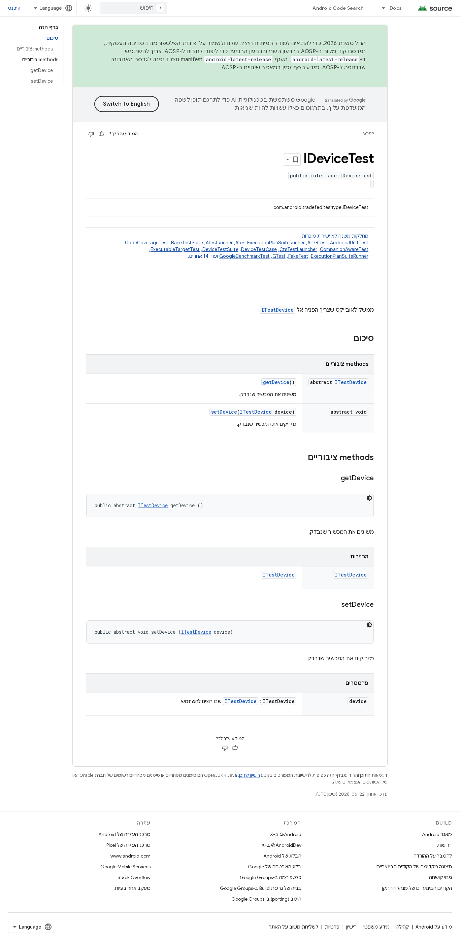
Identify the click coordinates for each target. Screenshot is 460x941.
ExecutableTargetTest (175, 249)
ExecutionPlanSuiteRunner (339, 256)
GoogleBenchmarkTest (244, 256)
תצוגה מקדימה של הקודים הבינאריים (414, 867)
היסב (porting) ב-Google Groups (266, 899)
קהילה (402, 927)
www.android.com (130, 856)
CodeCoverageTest (146, 243)
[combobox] (133, 8)
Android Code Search (338, 8)
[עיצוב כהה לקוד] (369, 498)
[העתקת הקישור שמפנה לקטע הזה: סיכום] (346, 339)
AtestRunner (219, 243)
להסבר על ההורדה (433, 856)
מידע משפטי (376, 927)
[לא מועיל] (91, 134)
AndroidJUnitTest (349, 243)
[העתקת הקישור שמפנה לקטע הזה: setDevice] (334, 605)
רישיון (351, 927)
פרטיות (332, 927)
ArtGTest (317, 243)
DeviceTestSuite (220, 249)
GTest (279, 256)
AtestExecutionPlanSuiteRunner (270, 243)
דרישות (444, 845)
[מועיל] (101, 134)
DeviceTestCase (259, 249)
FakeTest (298, 256)
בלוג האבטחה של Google (274, 867)
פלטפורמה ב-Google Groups (270, 877)
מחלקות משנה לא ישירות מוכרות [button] (246, 246)
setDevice (224, 412)
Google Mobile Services (125, 867)
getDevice (276, 382)
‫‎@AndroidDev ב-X (281, 845)
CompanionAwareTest (344, 249)
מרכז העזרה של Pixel (128, 845)
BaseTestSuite (187, 243)
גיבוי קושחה (440, 877)
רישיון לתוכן (249, 775)
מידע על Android (434, 927)
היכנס (14, 8)
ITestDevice (277, 310)
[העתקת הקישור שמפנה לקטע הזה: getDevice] (334, 479)
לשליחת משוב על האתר (293, 927)
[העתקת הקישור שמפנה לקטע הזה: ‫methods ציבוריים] (301, 458)
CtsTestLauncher (298, 249)
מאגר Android (437, 834)
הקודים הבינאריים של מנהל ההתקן (417, 888)
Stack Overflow (134, 877)
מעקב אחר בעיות (132, 888)
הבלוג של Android (282, 856)
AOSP (368, 134)
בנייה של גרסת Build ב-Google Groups (260, 888)
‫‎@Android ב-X (285, 834)
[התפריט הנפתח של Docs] (380, 8)
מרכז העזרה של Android (124, 834)
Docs (396, 8)
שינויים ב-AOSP (241, 67)
